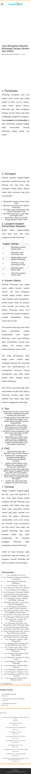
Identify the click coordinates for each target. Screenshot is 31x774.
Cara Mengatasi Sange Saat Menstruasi (15, 736)
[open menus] (2, 4)
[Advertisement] (15, 25)
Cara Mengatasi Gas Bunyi (9, 703)
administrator (6, 54)
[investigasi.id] (15, 4)
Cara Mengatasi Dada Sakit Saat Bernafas (13, 698)
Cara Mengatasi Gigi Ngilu (9, 694)
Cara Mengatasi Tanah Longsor (15, 745)
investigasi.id (15, 770)
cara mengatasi (15, 54)
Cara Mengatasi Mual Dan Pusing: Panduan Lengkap (15, 749)
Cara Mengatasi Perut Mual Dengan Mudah (15, 753)
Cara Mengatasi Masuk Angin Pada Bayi (15, 740)
